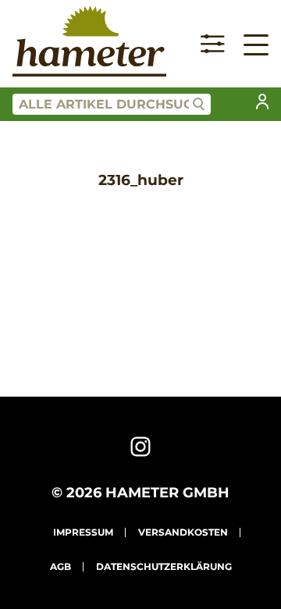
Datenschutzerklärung (164, 566)
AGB (60, 566)
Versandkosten (183, 532)
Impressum (83, 532)
